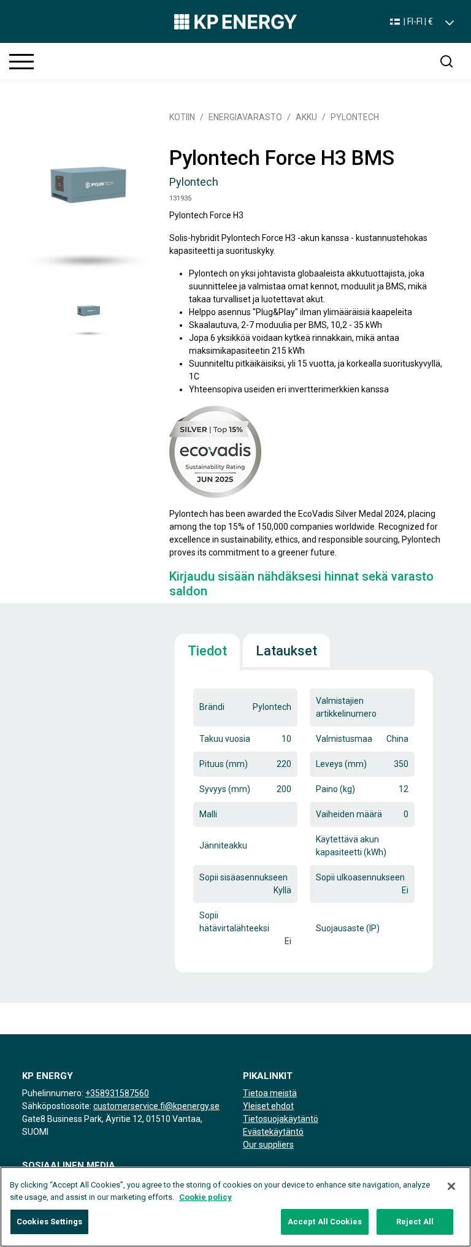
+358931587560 (117, 1093)
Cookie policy (205, 1197)
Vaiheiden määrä (349, 814)
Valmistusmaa (344, 739)
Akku (306, 117)
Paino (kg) (335, 789)
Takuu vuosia (224, 739)
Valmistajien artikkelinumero (346, 707)
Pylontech (355, 117)
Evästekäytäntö (273, 1132)
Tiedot (207, 650)
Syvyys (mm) (224, 789)
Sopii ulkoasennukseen (360, 877)
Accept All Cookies (325, 1221)
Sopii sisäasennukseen (243, 877)
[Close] (451, 1186)
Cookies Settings (49, 1221)
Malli (208, 814)
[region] (235, 1207)
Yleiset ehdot (268, 1106)
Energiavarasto (245, 117)
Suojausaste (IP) (348, 928)
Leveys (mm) (341, 764)
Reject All (415, 1221)
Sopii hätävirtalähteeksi (234, 921)
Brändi (211, 707)
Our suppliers (268, 1145)
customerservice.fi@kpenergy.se (156, 1106)
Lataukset (286, 650)
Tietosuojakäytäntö (280, 1119)
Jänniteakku (223, 845)
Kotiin (182, 117)
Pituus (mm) (223, 764)
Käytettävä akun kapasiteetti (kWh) (351, 845)
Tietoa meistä (270, 1093)
